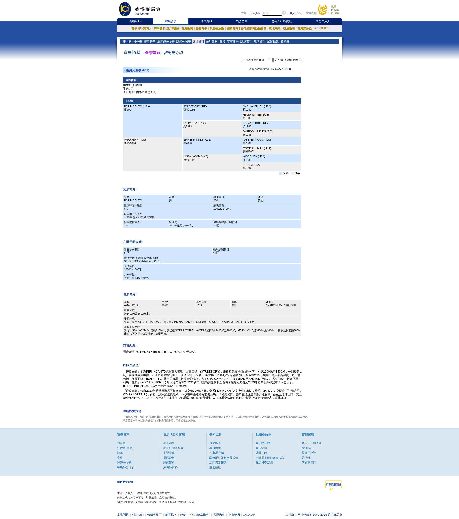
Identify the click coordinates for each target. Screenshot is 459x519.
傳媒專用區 (309, 462)
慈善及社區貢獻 (282, 21)
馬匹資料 (259, 41)
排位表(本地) (125, 448)
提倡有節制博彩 (200, 514)
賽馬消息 (169, 443)
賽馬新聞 (188, 28)
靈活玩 (306, 458)
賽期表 (285, 41)
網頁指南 (171, 514)
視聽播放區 (218, 28)
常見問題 (311, 13)
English (255, 13)
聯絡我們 (138, 514)
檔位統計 (307, 448)
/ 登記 (299, 13)
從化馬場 (275, 28)
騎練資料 (246, 41)
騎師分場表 (183, 41)
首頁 (243, 13)
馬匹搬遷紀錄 (218, 462)
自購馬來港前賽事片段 (270, 458)
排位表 (137, 41)
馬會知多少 (323, 21)
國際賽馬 (233, 28)
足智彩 (335, 9)
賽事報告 (233, 41)
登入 (292, 13)
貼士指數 (215, 467)
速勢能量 (215, 443)
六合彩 (335, 12)
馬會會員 (241, 21)
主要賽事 (202, 28)
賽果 (222, 41)
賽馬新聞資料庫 (173, 448)
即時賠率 (149, 41)
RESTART (321, 28)
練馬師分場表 (166, 41)
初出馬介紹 (216, 453)
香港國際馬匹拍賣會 (254, 28)
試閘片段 (261, 453)
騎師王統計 (309, 453)
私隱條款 (219, 514)
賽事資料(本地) (142, 28)
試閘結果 (273, 41)
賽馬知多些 (305, 28)
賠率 (120, 453)
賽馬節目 (261, 448)
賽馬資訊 (170, 21)
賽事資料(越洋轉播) (167, 28)
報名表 (127, 41)
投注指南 (289, 28)
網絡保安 (249, 514)
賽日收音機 (263, 443)
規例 (183, 514)
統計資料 (212, 41)
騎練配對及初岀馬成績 (223, 458)
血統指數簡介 (132, 411)
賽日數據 (215, 448)
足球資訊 (206, 21)
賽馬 (333, 6)
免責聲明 (234, 514)
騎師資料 (169, 462)
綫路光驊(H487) (137, 70)
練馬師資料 (170, 467)
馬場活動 (135, 21)
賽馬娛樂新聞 (264, 462)
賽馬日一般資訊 (312, 443)
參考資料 (198, 41)
